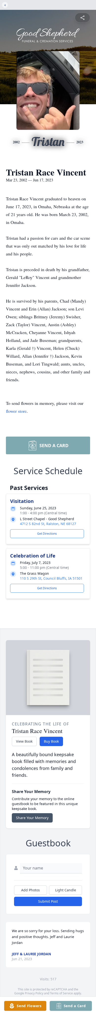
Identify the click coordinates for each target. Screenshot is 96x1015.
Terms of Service (61, 993)
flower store (16, 411)
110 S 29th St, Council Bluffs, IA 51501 (51, 578)
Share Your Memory (32, 817)
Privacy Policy (34, 993)
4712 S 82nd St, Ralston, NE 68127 (48, 523)
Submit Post (48, 901)
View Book (24, 741)
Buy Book (51, 741)
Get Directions (47, 533)
